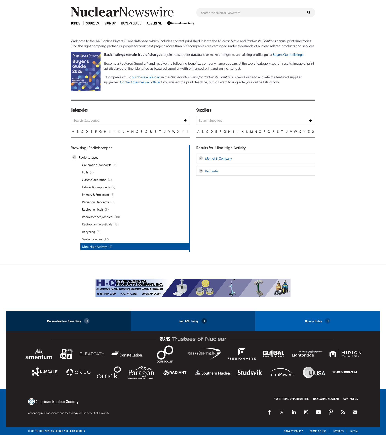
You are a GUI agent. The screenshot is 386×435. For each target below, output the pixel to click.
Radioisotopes (88, 157)
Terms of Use (318, 431)
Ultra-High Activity (94, 246)
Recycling (88, 231)
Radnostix (212, 171)
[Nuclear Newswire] (343, 412)
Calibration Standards (96, 165)
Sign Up (110, 23)
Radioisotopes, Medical (97, 217)
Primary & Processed (95, 194)
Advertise (154, 23)
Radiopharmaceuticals (97, 224)
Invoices (338, 431)
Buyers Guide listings (288, 54)
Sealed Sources (92, 239)
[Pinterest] (330, 412)
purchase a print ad (145, 76)
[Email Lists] (355, 412)
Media (354, 431)
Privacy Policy (293, 431)
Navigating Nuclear (326, 398)
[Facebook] (269, 412)
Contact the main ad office (140, 81)
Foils (85, 172)
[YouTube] (318, 412)
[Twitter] (281, 412)
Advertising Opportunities (291, 398)
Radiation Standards (95, 202)
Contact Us (350, 398)
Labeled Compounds (96, 187)
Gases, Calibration (94, 179)
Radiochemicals (92, 209)
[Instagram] (306, 412)
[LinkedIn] (294, 412)
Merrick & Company (218, 158)
